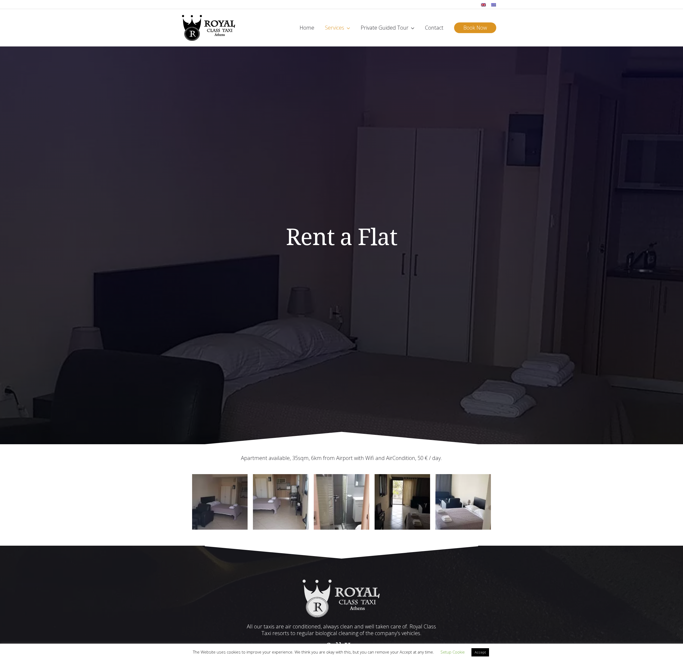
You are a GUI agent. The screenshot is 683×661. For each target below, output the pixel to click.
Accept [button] (480, 652)
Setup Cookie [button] (452, 652)
